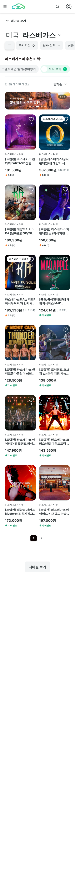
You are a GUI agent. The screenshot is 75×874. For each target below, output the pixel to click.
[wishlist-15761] (65, 469)
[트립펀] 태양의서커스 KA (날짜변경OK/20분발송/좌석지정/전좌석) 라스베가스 (20, 231)
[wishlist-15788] (65, 329)
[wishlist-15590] (31, 189)
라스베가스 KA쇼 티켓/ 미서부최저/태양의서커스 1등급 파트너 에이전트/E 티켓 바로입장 (20, 301)
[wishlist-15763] (65, 399)
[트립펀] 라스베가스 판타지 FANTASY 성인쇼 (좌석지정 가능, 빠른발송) (20, 161)
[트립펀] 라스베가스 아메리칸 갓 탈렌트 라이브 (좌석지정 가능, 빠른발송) (20, 442)
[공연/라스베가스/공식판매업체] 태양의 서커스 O (54, 161)
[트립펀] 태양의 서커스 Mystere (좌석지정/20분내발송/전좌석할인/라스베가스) (20, 512)
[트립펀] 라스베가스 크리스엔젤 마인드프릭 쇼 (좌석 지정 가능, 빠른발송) (54, 442)
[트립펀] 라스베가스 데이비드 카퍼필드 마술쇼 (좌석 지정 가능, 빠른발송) (54, 512)
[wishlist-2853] (65, 119)
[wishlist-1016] (31, 259)
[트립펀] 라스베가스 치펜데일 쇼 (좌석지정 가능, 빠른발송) (54, 231)
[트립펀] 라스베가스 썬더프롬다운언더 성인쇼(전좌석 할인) (20, 372)
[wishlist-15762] (31, 469)
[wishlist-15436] (65, 259)
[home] (18, 6)
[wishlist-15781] (65, 189)
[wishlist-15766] (31, 399)
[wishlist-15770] (31, 119)
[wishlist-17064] (31, 329)
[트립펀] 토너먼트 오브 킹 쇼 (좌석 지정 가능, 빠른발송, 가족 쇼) (54, 372)
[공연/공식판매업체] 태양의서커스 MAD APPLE (54, 301)
